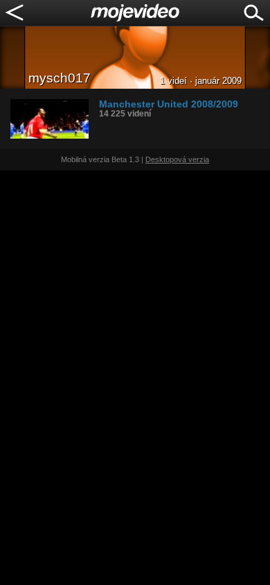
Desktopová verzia (177, 159)
